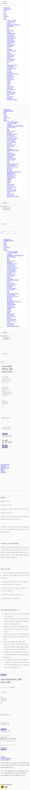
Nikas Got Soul (10, 79)
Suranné (9, 91)
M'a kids (9, 71)
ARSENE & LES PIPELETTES (13, 25)
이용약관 (3, 757)
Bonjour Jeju (7, 7)
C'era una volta (10, 36)
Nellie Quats (10, 78)
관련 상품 (3, 472)
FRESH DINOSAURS (11, 50)
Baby (5, 10)
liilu (8, 63)
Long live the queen (11, 68)
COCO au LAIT (10, 39)
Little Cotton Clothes (12, 65)
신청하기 (3, 749)
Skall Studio (10, 88)
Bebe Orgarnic (10, 30)
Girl (4, 12)
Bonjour (9, 32)
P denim (9, 83)
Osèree (8, 82)
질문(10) (3, 470)
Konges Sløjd (10, 60)
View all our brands (11, 20)
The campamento (11, 92)
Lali (8, 62)
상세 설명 (3, 466)
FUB (8, 52)
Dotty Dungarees (11, 42)
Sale (5, 17)
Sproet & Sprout (11, 89)
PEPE (8, 85)
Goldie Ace (9, 53)
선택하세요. (5, 401)
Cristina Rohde (10, 40)
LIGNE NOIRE (10, 66)
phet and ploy (10, 86)
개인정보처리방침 (6, 758)
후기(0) (3, 469)
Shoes (5, 14)
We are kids (9, 98)
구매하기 (3, 674)
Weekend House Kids (12, 99)
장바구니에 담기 (5, 730)
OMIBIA (9, 81)
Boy (8, 27)
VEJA (8, 95)
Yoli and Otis (10, 96)
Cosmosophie (10, 35)
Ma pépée (9, 72)
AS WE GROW (10, 26)
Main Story (9, 69)
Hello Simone (10, 56)
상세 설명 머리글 (5, 464)
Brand (5, 19)
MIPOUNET (9, 75)
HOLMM (9, 58)
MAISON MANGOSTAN (12, 73)
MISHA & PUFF (10, 76)
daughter (9, 43)
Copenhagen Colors (11, 37)
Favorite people (10, 45)
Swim (5, 13)
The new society (11, 94)
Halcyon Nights (10, 55)
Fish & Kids (9, 46)
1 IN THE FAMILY (11, 22)
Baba (8, 29)
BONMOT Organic (11, 33)
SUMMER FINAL (7, 9)
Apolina (9, 23)
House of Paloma (11, 59)
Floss (8, 48)
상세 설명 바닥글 (5, 467)
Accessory (6, 16)
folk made (9, 49)
